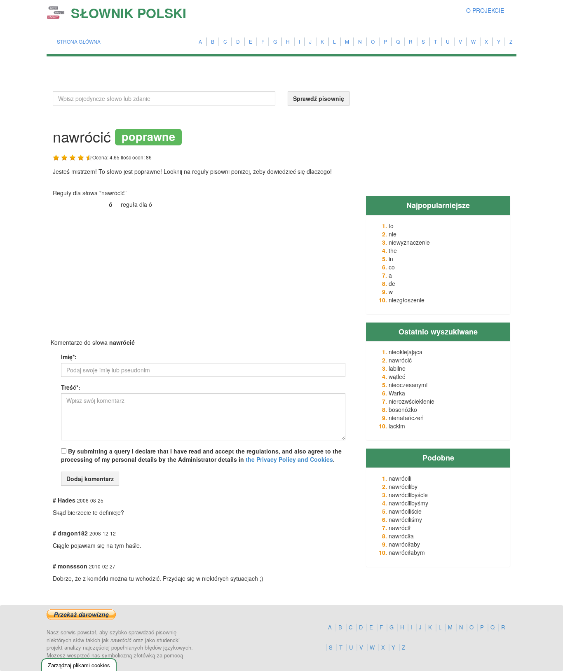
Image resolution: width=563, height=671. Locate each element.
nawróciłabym (407, 552)
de (392, 283)
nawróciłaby (404, 544)
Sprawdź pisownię (318, 98)
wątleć (397, 376)
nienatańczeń (406, 418)
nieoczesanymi (408, 385)
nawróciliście (405, 511)
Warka (397, 393)
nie (392, 234)
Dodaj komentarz (90, 479)
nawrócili (400, 478)
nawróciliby (403, 486)
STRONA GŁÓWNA (79, 41)
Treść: (70, 387)
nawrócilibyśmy (408, 503)
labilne (397, 368)
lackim (397, 426)
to (391, 226)
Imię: (69, 357)
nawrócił (400, 528)
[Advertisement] (114, 274)
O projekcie (485, 10)
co (392, 267)
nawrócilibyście (408, 495)
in (391, 259)
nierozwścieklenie (411, 401)
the (393, 250)
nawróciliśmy (405, 519)
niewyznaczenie (409, 242)
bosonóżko (403, 409)
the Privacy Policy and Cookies (289, 459)
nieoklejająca (405, 352)
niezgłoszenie (407, 300)
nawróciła (401, 536)
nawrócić (400, 360)
